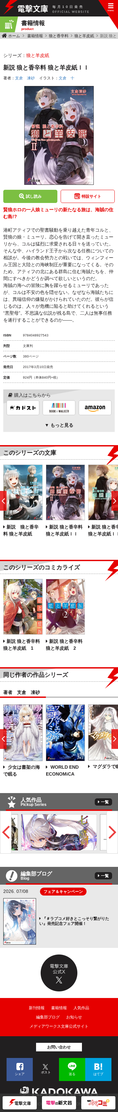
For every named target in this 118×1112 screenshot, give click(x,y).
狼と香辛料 (59, 36)
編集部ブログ (48, 1017)
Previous (5, 832)
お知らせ (74, 1017)
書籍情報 (35, 36)
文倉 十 (66, 78)
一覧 (105, 802)
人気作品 (81, 1008)
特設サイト (91, 196)
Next (112, 832)
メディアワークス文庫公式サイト (59, 1026)
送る (72, 1074)
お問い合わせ (59, 1047)
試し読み (34, 196)
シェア (20, 1074)
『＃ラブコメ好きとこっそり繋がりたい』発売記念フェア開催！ (74, 921)
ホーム (14, 36)
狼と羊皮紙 (84, 36)
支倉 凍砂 (25, 78)
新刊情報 (37, 1008)
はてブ (98, 1074)
